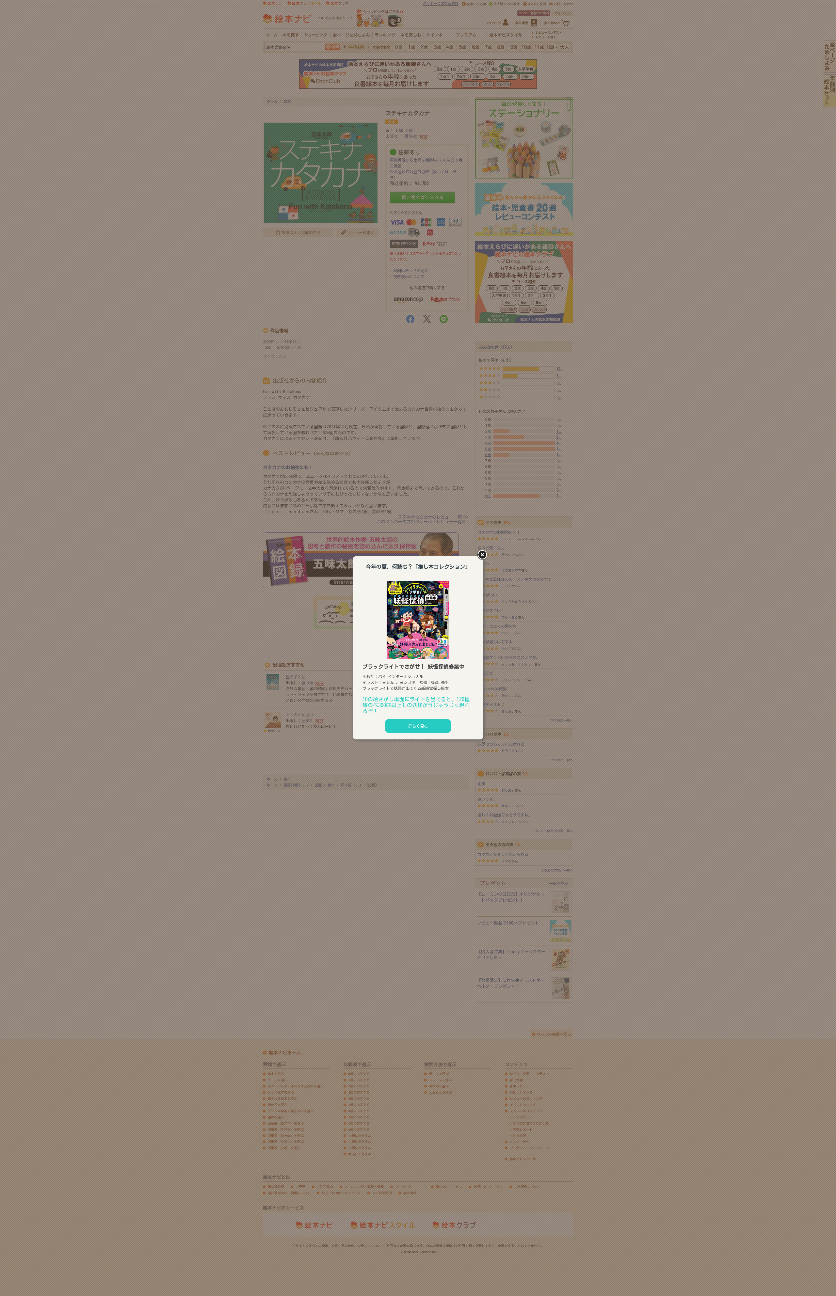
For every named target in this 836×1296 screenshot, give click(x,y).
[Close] (483, 555)
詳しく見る (418, 726)
